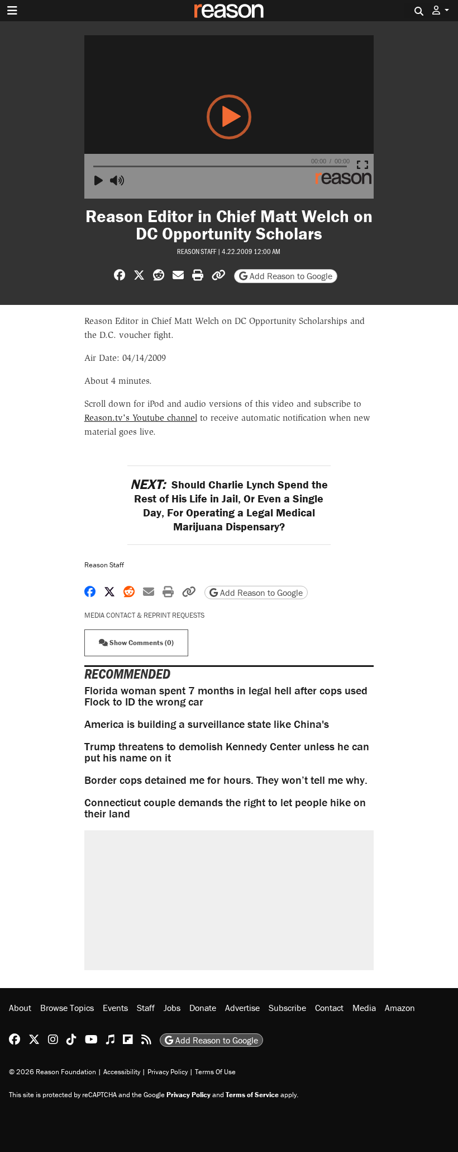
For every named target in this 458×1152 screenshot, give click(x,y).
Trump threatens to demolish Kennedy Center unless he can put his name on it (226, 751)
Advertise (242, 1007)
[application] (229, 117)
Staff (146, 1007)
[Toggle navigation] (12, 10)
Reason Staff (196, 251)
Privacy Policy (167, 1071)
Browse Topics (67, 1007)
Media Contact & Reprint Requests (144, 615)
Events (115, 1007)
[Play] (103, 180)
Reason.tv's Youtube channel (140, 417)
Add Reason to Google (289, 275)
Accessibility (121, 1071)
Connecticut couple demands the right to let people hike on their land (225, 807)
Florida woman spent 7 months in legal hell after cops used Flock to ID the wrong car (226, 695)
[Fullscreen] (365, 165)
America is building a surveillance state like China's (206, 724)
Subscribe (287, 1007)
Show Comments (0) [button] (141, 642)
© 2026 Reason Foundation (52, 1071)
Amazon (400, 1007)
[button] (440, 10)
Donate (202, 1007)
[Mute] (119, 180)
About (20, 1007)
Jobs (172, 1007)
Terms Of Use (215, 1071)
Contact (329, 1007)
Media (364, 1007)
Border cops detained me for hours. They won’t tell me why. (226, 780)
